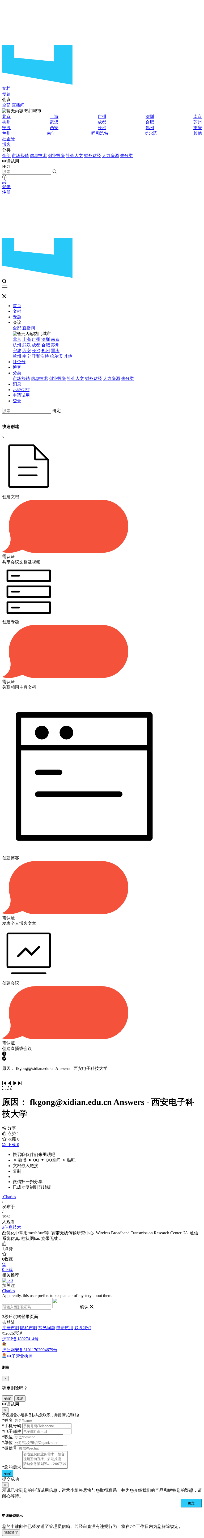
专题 (6, 94)
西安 (54, 127)
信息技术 (38, 155)
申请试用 (21, 395)
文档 (6, 88)
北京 (6, 116)
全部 (6, 105)
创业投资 (56, 155)
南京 (197, 116)
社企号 (8, 139)
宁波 (6, 127)
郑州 (150, 127)
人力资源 (110, 155)
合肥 (150, 122)
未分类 (126, 155)
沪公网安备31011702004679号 (29, 1350)
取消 (19, 1398)
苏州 (197, 122)
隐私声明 (28, 1327)
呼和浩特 (99, 133)
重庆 (197, 127)
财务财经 (92, 155)
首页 (17, 305)
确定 (56, 410)
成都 (102, 122)
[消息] (4, 181)
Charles (9, 1196)
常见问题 (46, 1327)
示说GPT (21, 389)
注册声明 (10, 1327)
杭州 (6, 122)
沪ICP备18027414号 (20, 1339)
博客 (6, 144)
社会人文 (74, 155)
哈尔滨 (150, 133)
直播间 (18, 105)
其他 (197, 133)
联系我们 (82, 1327)
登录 (6, 186)
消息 (17, 384)
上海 (54, 116)
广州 (102, 116)
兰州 (6, 133)
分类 (17, 373)
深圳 (150, 116)
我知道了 (11, 1533)
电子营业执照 (20, 1356)
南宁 (51, 133)
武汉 (54, 122)
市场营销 (20, 155)
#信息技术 (11, 1227)
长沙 (102, 127)
